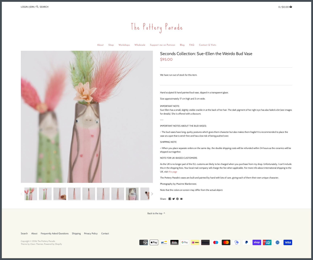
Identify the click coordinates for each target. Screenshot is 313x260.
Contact (105, 233)
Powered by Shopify (53, 244)
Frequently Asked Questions (54, 233)
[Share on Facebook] (170, 198)
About (34, 233)
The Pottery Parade (46, 241)
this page (172, 171)
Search (24, 233)
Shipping (76, 233)
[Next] (152, 194)
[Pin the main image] (177, 198)
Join (32, 6)
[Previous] (21, 194)
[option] (30, 194)
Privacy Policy (91, 233)
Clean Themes (36, 244)
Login (24, 6)
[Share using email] (181, 198)
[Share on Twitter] (173, 198)
